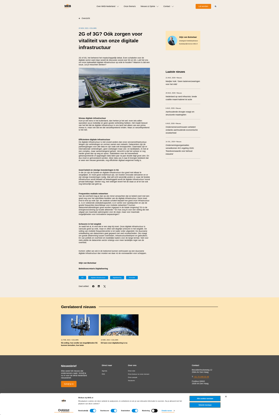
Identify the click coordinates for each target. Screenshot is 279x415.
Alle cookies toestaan (205, 398)
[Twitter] (104, 286)
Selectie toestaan (205, 405)
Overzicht (86, 18)
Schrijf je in (69, 384)
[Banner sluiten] (226, 396)
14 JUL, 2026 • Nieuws (173, 141)
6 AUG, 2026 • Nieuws (173, 108)
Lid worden (203, 6)
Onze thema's (130, 6)
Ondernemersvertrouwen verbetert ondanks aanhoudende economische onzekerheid (182, 130)
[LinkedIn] (99, 286)
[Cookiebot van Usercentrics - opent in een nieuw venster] (63, 410)
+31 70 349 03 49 (201, 377)
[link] (80, 331)
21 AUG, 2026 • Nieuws (174, 78)
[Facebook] (93, 286)
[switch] (114, 410)
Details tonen (167, 411)
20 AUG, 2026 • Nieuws (174, 93)
